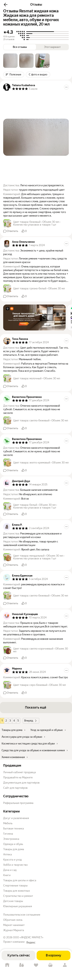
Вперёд (28, 720)
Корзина (50, 965)
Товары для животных (16, 890)
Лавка (21, 965)
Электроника (11, 838)
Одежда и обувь (13, 844)
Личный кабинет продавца (19, 772)
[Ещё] (66, 87)
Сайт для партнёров (15, 787)
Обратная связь (12, 919)
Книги (7, 875)
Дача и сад (10, 869)
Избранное (36, 965)
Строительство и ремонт (18, 895)
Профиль (65, 965)
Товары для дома (13, 849)
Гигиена (8, 833)
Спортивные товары (15, 885)
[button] (5, 4)
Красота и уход (12, 859)
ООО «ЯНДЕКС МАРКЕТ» (28, 937)
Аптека (7, 854)
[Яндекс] (31, 942)
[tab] (10, 60)
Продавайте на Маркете (18, 777)
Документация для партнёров (21, 782)
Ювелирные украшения (17, 906)
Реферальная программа (18, 802)
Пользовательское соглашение (21, 914)
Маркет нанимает (14, 925)
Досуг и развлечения (16, 818)
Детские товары (13, 901)
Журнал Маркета (13, 930)
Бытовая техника (13, 828)
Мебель (7, 823)
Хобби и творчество (15, 864)
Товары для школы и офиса (19, 880)
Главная (7, 965)
